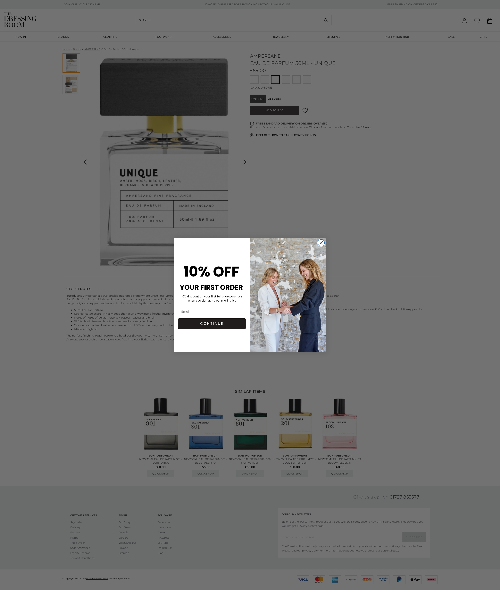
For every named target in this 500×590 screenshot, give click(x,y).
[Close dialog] (321, 242)
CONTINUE (212, 323)
